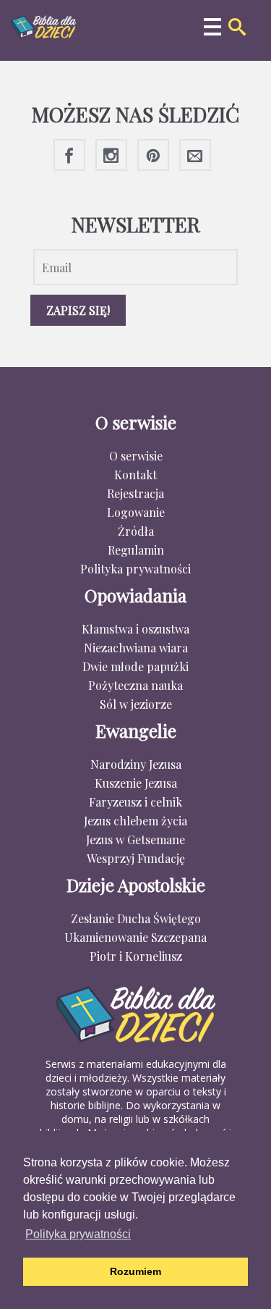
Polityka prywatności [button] (78, 1234)
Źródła (136, 531)
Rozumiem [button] (135, 1271)
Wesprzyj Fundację (136, 858)
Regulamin (136, 549)
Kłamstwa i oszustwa (135, 628)
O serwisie (136, 455)
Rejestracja (135, 493)
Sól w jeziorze (136, 704)
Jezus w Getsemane (135, 839)
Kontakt (135, 474)
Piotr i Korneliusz (136, 956)
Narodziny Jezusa (135, 764)
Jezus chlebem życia (135, 820)
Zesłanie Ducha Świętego (136, 918)
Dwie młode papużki (135, 666)
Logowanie (136, 512)
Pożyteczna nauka (135, 685)
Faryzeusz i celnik (135, 801)
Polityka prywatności (135, 568)
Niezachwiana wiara (136, 647)
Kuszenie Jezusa (136, 783)
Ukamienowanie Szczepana (135, 937)
